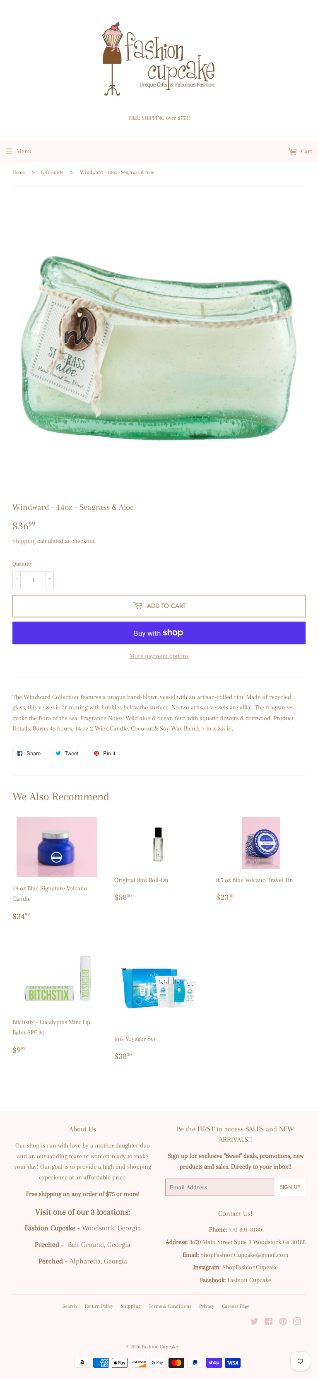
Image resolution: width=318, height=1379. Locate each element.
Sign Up (290, 1187)
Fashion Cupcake (160, 1347)
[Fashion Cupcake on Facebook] (268, 1322)
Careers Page (236, 1306)
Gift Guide (52, 172)
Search (70, 1306)
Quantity (22, 564)
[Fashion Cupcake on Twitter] (254, 1322)
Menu (24, 151)
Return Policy (99, 1306)
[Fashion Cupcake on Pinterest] (283, 1322)
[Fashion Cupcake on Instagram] (297, 1322)
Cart (305, 151)
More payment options (159, 656)
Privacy (206, 1306)
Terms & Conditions (170, 1306)
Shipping (24, 541)
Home (18, 172)
